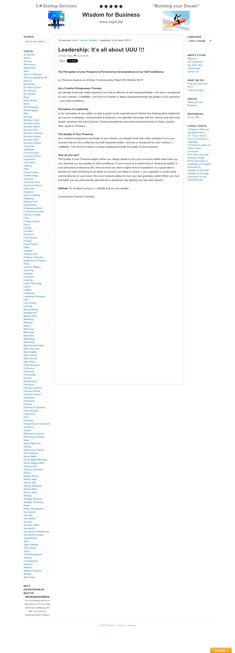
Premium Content (32, 394)
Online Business (32, 364)
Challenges (29, 149)
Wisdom (28, 573)
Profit (26, 417)
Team (26, 541)
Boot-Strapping (31, 106)
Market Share (30, 315)
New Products (31, 355)
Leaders (27, 289)
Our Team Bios (195, 65)
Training (27, 557)
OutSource (29, 368)
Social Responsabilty (34, 462)
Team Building (31, 544)
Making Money (31, 309)
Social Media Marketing (35, 459)
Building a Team (32, 120)
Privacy (121, 625)
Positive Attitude (32, 391)
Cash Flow (29, 146)
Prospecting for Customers (37, 423)
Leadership (29, 293)
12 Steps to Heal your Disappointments (198, 131)
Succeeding (29, 518)
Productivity (29, 413)
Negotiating (29, 338)
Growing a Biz (31, 253)
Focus (27, 224)
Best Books (29, 84)
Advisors (28, 61)
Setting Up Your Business (195, 103)
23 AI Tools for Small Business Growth (198, 156)
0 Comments (83, 55)
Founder (28, 227)
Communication (31, 152)
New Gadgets (30, 351)
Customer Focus (32, 182)
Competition (29, 159)
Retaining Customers (34, 433)
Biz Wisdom (30, 93)
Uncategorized (31, 560)
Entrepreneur (30, 204)
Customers (29, 188)
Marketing (28, 319)
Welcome (192, 58)
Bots (26, 113)
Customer (28, 178)
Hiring (26, 263)
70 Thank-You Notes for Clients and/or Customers (199, 148)
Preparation (29, 397)
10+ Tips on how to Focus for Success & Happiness (198, 138)
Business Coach (32, 123)
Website (28, 567)
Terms (27, 551)
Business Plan (31, 129)
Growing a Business (34, 257)
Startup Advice (31, 476)
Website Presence (33, 570)
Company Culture (32, 155)
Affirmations (29, 64)
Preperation (29, 400)
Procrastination (31, 410)
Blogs (26, 97)
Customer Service (32, 185)
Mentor (27, 325)
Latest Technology (33, 283)
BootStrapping (31, 110)
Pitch (190, 86)
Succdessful (30, 511)
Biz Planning (30, 90)
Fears (26, 218)
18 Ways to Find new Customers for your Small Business (198, 176)
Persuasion (29, 384)
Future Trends (30, 244)
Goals (26, 247)
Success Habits (31, 524)
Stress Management (34, 508)
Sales (26, 440)
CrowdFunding (31, 175)
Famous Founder (32, 214)
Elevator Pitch (31, 201)
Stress (27, 505)
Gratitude (28, 250)
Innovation (29, 276)
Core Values (30, 162)
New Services (30, 358)
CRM (26, 169)
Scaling (27, 446)
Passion (28, 378)
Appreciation (30, 67)
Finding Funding (31, 221)
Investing (28, 280)
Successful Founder (34, 534)
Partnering (29, 371)
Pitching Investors (33, 387)
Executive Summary (34, 211)
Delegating (29, 198)
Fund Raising (30, 237)
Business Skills (31, 139)
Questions (29, 427)
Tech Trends (30, 547)
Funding (27, 240)
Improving (28, 270)
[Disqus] (119, 248)
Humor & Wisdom (89, 40)
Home (75, 40)
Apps (26, 71)
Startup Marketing (32, 485)
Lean (26, 299)
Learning (28, 306)
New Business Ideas (34, 345)
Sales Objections (32, 443)
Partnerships (30, 374)
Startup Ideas (30, 479)
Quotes (27, 430)
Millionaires (29, 332)
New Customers (31, 348)
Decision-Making (32, 195)
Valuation (28, 564)
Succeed (28, 515)
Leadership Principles (34, 296)
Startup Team (30, 492)
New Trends (29, 361)
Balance (28, 80)
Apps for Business (33, 74)
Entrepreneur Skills (33, 208)
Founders (28, 231)
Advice (27, 57)
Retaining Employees (34, 436)
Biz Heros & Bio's (32, 87)
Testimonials (194, 68)
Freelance (28, 234)
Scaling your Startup (34, 449)
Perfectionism (30, 381)
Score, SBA (193, 117)
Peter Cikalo (67, 55)
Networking (29, 342)
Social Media (30, 456)
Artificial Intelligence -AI (35, 77)
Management (30, 312)
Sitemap (131, 625)
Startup (27, 472)
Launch (27, 286)
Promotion (29, 420)
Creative (28, 165)
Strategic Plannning (33, 502)
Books (27, 103)
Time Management (33, 554)
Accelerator (29, 54)
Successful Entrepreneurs (36, 531)
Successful (29, 528)
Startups (28, 495)
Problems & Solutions (34, 407)
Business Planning (33, 133)
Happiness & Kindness (35, 260)
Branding (28, 116)
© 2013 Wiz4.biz (107, 625)
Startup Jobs (30, 482)
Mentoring (28, 329)
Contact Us (193, 71)
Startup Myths (31, 489)
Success (28, 521)
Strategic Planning (33, 498)
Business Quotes (32, 136)
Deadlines (28, 191)
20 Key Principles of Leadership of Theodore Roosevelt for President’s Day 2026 (199, 165)
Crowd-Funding (31, 172)
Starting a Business (33, 469)
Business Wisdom (33, 142)
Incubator (28, 273)
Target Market (30, 538)
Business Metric (32, 126)
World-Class (30, 577)
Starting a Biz (30, 466)
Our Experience (195, 61)
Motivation (29, 335)
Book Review (30, 100)
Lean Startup (30, 302)
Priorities (28, 404)
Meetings (28, 322)
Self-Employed (31, 453)
